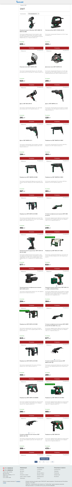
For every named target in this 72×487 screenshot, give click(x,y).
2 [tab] (28, 28)
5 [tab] (39, 249)
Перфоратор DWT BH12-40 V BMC (54, 250)
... (47, 461)
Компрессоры (57, 474)
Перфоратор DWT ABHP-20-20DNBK (29, 397)
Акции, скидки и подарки (25, 476)
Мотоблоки (56, 476)
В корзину (31, 48)
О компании (39, 469)
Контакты (22, 469)
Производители (40, 476)
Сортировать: (23, 13)
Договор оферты (40, 472)
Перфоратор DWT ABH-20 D (52, 434)
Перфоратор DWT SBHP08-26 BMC (29, 177)
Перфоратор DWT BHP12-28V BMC (29, 360)
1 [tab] (20, 28)
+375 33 (8, 468)
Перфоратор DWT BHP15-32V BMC (29, 213)
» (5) (52, 461)
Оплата (21, 472)
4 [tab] (34, 249)
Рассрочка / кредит (24, 474)
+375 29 (8, 470)
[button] (4, 1)
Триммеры (56, 471)
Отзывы (38, 471)
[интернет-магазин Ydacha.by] (19, 2)
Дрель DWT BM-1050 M (26, 103)
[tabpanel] (57, 280)
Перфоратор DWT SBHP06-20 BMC (54, 177)
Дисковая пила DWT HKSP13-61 (53, 66)
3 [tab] (55, 359)
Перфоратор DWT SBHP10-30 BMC (54, 140)
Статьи (38, 478)
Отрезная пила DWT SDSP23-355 (28, 66)
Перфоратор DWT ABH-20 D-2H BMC (54, 397)
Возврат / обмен (40, 474)
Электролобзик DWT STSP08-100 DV (54, 30)
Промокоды (22, 478)
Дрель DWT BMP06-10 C (26, 140)
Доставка (22, 471)
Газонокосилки (57, 469)
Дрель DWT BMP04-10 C (51, 103)
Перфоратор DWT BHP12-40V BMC (29, 324)
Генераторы (56, 472)
